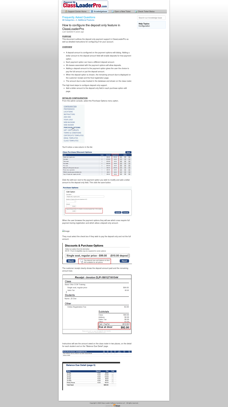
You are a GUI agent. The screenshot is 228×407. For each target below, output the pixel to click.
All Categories (68, 20)
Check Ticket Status (146, 11)
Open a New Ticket (122, 11)
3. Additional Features (85, 20)
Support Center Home (77, 11)
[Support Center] (84, 4)
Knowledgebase (100, 11)
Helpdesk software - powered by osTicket (114, 405)
